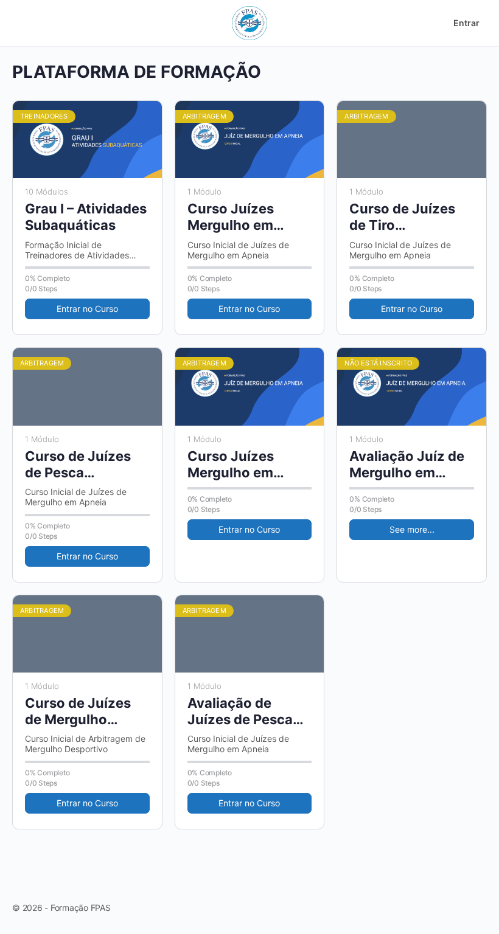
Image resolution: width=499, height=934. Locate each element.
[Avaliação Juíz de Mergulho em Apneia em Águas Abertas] (411, 386)
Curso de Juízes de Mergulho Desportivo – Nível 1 (84, 711)
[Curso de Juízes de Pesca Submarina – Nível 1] (87, 386)
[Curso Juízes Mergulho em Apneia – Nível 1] (249, 139)
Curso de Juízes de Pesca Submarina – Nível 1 (83, 465)
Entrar (466, 23)
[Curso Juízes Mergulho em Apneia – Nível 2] (249, 386)
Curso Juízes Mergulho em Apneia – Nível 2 (239, 465)
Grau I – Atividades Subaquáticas (86, 217)
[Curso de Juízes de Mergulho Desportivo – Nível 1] (87, 634)
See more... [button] (411, 529)
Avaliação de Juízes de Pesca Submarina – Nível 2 (245, 711)
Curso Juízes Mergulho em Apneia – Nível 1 (238, 217)
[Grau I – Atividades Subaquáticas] (87, 139)
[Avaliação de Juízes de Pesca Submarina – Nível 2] (249, 634)
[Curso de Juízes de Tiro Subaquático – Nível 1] (411, 139)
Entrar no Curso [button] (87, 308)
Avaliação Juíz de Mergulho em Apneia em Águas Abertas (406, 465)
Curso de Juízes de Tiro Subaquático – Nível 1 (402, 217)
